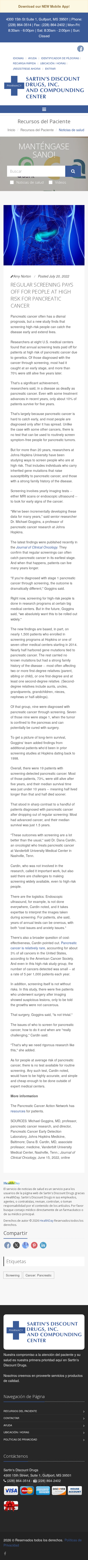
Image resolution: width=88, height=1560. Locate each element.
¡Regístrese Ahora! (27, 68)
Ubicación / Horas (53, 63)
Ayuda (32, 58)
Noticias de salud (30, 182)
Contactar (11, 1418)
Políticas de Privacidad (20, 1439)
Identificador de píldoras (60, 58)
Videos (60, 182)
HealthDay (47, 1221)
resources (18, 1111)
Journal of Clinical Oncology (36, 547)
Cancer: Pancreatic (39, 1275)
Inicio (11, 129)
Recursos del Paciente (37, 129)
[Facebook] (80, 48)
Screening (12, 1275)
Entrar (50, 68)
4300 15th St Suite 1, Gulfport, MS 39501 (37, 19)
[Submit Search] (73, 171)
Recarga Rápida (24, 63)
